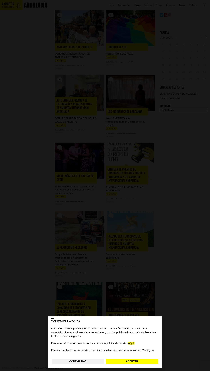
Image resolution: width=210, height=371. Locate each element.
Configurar (78, 361)
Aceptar (132, 361)
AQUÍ (131, 343)
